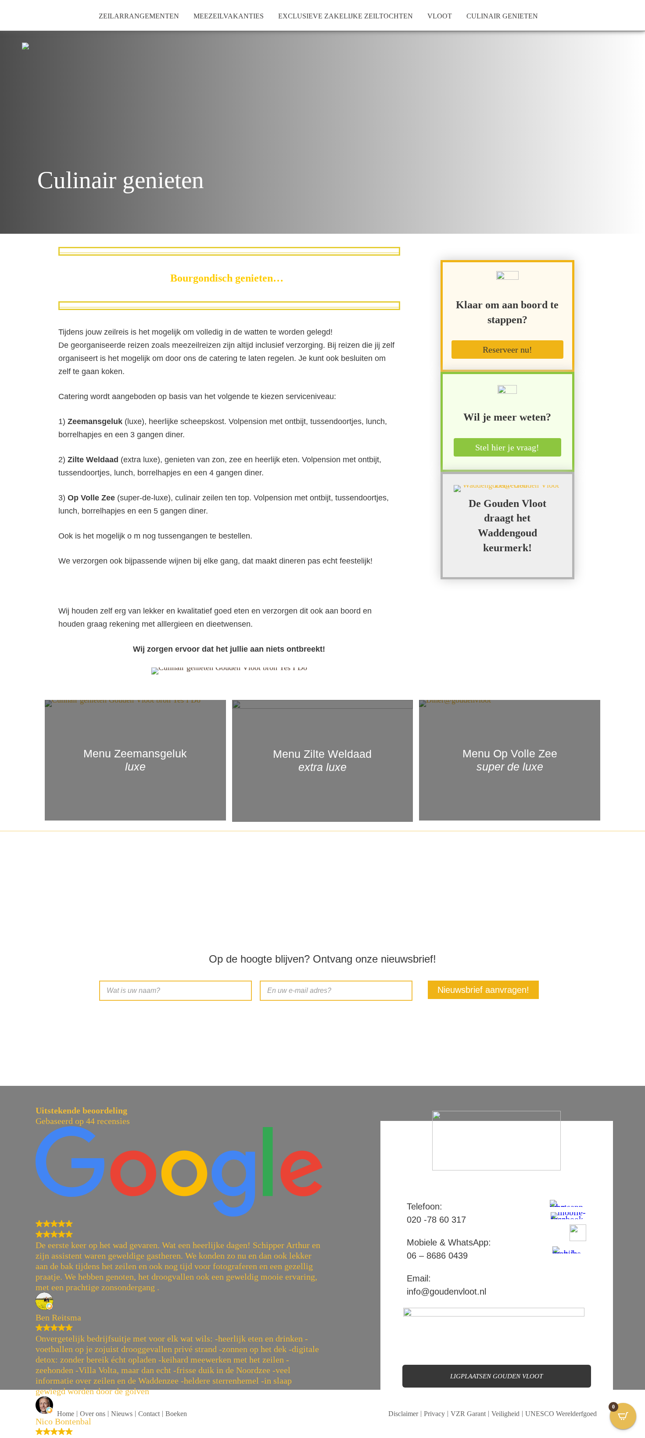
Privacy (434, 1413)
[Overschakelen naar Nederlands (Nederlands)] (18, 15)
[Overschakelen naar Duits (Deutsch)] (34, 15)
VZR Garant (468, 1413)
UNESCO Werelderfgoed (561, 1413)
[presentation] (20, 750)
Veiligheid (505, 1413)
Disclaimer (403, 1413)
